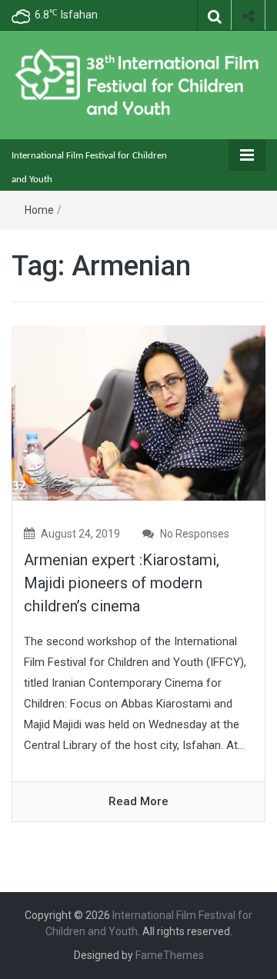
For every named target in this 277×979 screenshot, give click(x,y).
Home (39, 210)
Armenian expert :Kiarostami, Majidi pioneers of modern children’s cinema (121, 583)
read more (138, 801)
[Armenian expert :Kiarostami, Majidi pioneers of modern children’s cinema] (138, 412)
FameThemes (169, 955)
